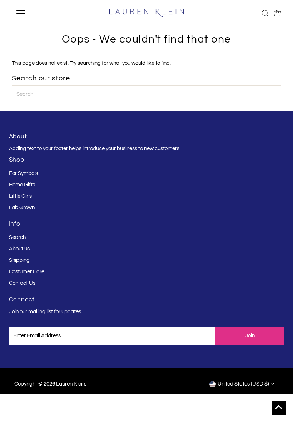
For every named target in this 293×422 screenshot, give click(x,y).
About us (19, 248)
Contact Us (22, 283)
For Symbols (23, 173)
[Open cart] (277, 13)
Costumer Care (26, 271)
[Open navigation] (44, 13)
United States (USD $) (243, 384)
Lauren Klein (70, 384)
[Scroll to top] (279, 408)
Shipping (19, 260)
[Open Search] (265, 13)
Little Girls (20, 196)
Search (17, 237)
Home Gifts (22, 184)
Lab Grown (22, 207)
